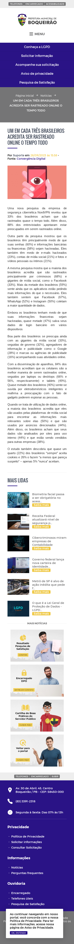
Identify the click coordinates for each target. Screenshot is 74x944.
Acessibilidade (55, 4)
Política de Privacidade (27, 836)
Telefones (16, 4)
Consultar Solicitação (26, 847)
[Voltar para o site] (37, 751)
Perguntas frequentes (27, 873)
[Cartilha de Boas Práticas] (37, 716)
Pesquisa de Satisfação (27, 904)
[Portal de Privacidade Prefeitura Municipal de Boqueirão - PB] (37, 20)
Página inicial (25, 95)
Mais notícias (37, 623)
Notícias (46, 95)
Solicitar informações (26, 842)
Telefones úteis (22, 898)
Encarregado (34, 4)
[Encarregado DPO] (37, 681)
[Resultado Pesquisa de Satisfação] (37, 646)
